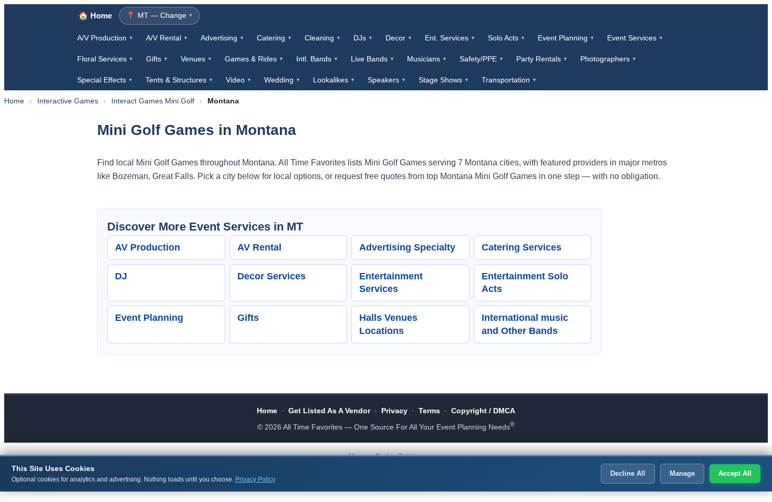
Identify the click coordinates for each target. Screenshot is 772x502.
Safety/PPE (482, 59)
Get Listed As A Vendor (329, 410)
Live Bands (372, 59)
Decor (398, 38)
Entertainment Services (391, 283)
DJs (363, 38)
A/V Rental (167, 38)
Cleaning (323, 38)
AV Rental (259, 247)
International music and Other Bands (525, 324)
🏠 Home (95, 15)
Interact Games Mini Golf (152, 101)
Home (14, 101)
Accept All (735, 473)
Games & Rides (254, 59)
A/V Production (105, 38)
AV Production (147, 247)
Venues (196, 59)
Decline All (627, 473)
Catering (274, 38)
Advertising (222, 38)
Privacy (394, 410)
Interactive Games (67, 101)
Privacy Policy (255, 479)
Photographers (608, 59)
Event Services (635, 38)
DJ (121, 276)
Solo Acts (506, 38)
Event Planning (566, 38)
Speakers (387, 80)
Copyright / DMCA (483, 410)
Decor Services (271, 276)
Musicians (427, 59)
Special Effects (105, 80)
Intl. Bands (317, 59)
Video (239, 80)
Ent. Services (450, 38)
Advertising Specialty (407, 247)
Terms (429, 410)
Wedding (282, 80)
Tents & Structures (179, 80)
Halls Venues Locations (388, 324)
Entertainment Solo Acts (525, 283)
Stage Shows (444, 80)
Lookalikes (334, 80)
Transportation (509, 80)
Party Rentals (542, 59)
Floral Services (105, 59)
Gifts (157, 59)
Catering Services (521, 247)
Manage (682, 473)
